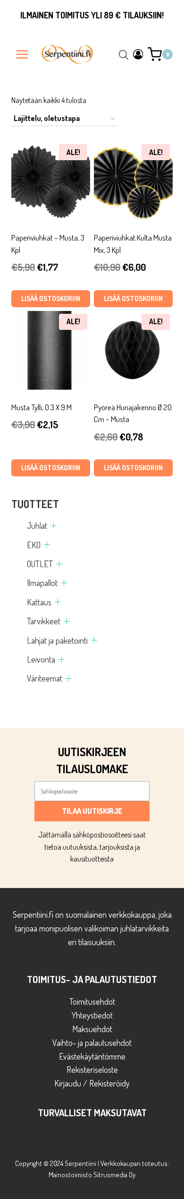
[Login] (138, 54)
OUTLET (40, 564)
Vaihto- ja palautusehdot (92, 1042)
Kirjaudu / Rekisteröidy (92, 1083)
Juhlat (37, 525)
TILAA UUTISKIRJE (92, 811)
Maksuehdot (92, 1029)
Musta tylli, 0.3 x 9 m (41, 407)
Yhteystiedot (92, 1015)
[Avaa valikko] (22, 54)
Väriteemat (44, 678)
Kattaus (39, 602)
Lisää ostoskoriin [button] (50, 298)
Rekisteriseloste (92, 1069)
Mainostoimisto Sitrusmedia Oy (92, 1174)
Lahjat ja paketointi (57, 640)
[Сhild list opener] (53, 526)
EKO (34, 545)
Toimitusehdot (92, 1001)
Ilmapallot (42, 583)
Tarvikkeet (43, 621)
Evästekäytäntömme (92, 1056)
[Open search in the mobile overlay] (123, 54)
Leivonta (41, 659)
